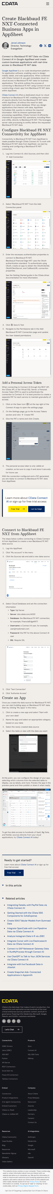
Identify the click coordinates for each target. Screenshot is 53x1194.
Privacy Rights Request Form (28, 1186)
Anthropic (32, 1137)
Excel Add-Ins (7, 1071)
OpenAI (31, 1157)
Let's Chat (9, 1029)
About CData (33, 1094)
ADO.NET (5, 1054)
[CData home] (12, 3)
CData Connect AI (10, 95)
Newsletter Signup (9, 1153)
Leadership (32, 1110)
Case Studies (7, 1141)
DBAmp (31, 1058)
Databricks (32, 1141)
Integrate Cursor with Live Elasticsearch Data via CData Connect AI (27, 942)
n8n (29, 1153)
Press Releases (33, 1098)
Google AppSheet (10, 70)
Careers (31, 1118)
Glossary (5, 1157)
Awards (31, 1106)
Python (4, 1058)
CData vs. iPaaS (8, 1110)
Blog (3, 1145)
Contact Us (32, 1122)
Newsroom (32, 1102)
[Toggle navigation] (47, 3)
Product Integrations (10, 1098)
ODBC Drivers (7, 1046)
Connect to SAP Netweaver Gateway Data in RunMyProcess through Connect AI (28, 950)
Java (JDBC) (7, 1050)
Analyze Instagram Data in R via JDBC (26, 936)
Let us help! (36, 509)
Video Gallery (7, 1162)
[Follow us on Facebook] (41, 45)
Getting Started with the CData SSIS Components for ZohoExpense (25, 914)
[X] (9, 1021)
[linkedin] (4, 1021)
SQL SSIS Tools (33, 1054)
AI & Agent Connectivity (11, 1102)
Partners (31, 1114)
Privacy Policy (34, 1182)
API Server (6, 1062)
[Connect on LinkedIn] (49, 45)
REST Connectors (8, 1067)
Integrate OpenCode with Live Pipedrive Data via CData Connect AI (27, 930)
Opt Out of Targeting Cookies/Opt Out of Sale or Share (26, 1191)
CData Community (9, 1137)
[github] (14, 1021)
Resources (6, 1149)
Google (30, 1145)
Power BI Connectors (10, 1075)
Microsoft (31, 1149)
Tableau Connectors (10, 1079)
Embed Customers (9, 1106)
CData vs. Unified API (10, 1114)
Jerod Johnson (18, 42)
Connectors (6, 1094)
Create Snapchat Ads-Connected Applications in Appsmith (24, 974)
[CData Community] (19, 1021)
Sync (30, 1046)
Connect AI (32, 1050)
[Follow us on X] (45, 45)
